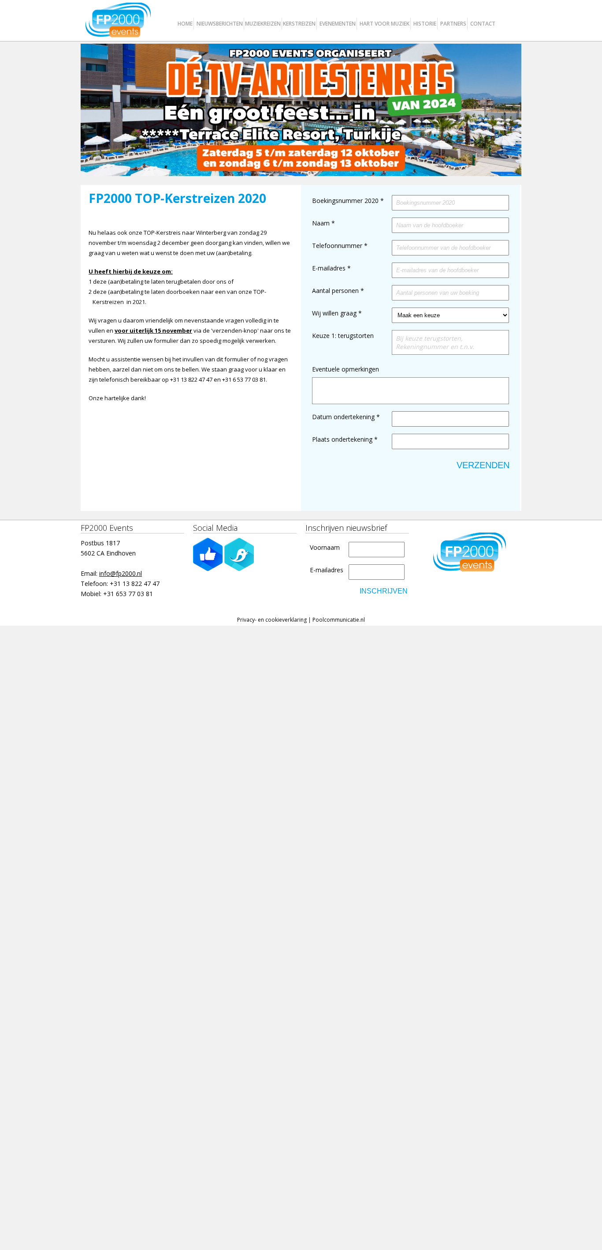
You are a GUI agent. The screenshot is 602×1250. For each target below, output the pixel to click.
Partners (453, 23)
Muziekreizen (263, 23)
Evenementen (338, 23)
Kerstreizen (299, 23)
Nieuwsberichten (220, 23)
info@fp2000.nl (120, 573)
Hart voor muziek (384, 23)
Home (185, 23)
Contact (482, 23)
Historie (424, 23)
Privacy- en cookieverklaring (272, 619)
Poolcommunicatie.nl (338, 619)
